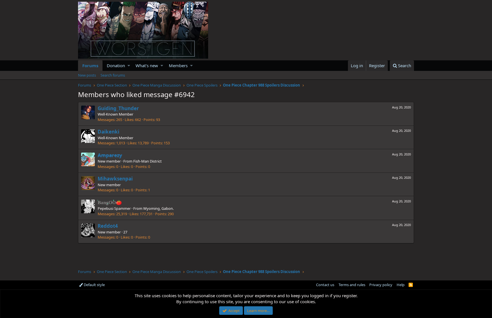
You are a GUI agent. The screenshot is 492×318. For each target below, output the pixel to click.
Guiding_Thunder (118, 108)
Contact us (325, 284)
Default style (94, 284)
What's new (147, 65)
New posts (87, 75)
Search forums (113, 75)
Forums (90, 65)
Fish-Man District (147, 161)
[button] (129, 65)
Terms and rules (352, 284)
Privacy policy (380, 284)
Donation (116, 65)
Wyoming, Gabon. (158, 208)
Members (178, 65)
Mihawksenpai (115, 178)
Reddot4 (108, 226)
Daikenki (108, 131)
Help (401, 284)
